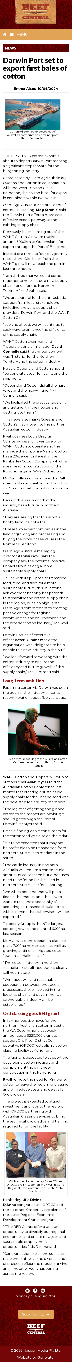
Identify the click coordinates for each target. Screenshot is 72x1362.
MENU (21, 34)
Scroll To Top (33, 1314)
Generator (46, 1357)
